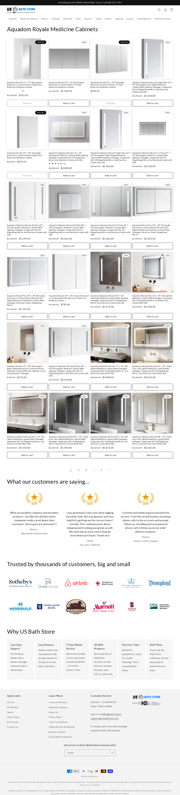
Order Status (13, 717)
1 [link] (71, 469)
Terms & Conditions (58, 722)
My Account (13, 722)
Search (10, 712)
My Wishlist (12, 707)
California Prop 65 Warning (61, 727)
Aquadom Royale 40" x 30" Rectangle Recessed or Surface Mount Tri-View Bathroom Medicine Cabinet (107, 84)
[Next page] (109, 470)
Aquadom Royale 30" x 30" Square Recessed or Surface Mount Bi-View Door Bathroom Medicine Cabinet (69, 298)
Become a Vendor (57, 732)
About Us (53, 712)
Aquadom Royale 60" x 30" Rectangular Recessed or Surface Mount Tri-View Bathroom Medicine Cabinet (66, 84)
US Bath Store (93, 776)
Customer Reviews (58, 702)
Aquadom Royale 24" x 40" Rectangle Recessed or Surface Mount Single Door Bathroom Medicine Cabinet (24, 155)
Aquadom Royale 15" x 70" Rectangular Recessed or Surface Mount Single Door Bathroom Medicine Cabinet (25, 84)
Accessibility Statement (60, 737)
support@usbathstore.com (104, 718)
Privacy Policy (55, 717)
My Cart (11, 702)
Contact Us (12, 727)
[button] (13, 19)
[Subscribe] (112, 752)
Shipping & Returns (58, 707)
